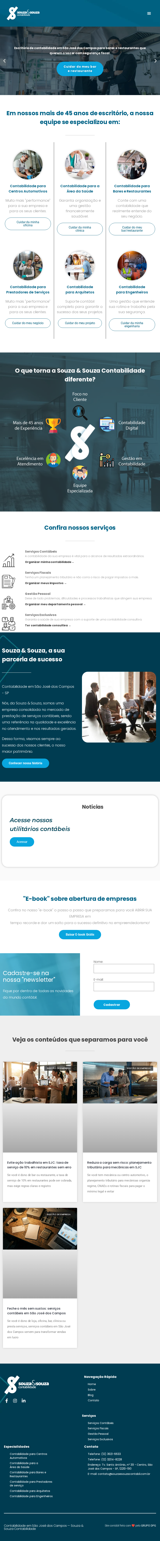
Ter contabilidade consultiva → (48, 625)
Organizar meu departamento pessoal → (55, 604)
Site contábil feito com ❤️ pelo (130, 1525)
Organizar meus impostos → (46, 583)
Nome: (98, 962)
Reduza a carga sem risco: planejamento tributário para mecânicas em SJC (119, 1165)
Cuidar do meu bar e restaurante (80, 69)
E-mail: (98, 979)
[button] (149, 13)
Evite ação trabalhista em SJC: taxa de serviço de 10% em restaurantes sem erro (39, 1165)
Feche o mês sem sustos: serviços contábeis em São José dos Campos (36, 1310)
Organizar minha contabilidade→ (49, 562)
